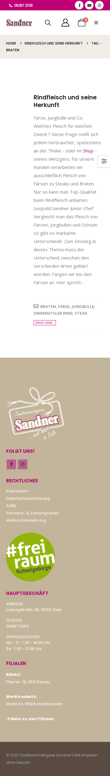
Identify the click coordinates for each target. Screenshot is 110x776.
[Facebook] (79, 5)
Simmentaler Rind (53, 313)
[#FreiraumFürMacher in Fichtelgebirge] (30, 557)
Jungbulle (83, 306)
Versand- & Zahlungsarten (32, 513)
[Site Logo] (19, 23)
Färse (64, 306)
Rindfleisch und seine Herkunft (65, 101)
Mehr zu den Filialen (32, 719)
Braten (48, 306)
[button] (48, 23)
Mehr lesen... (44, 323)
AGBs (11, 506)
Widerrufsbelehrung (26, 520)
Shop (88, 151)
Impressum (17, 491)
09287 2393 (23, 5)
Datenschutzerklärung (28, 498)
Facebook (11, 464)
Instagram (22, 464)
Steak (81, 313)
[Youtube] (89, 5)
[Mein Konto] (65, 23)
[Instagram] (99, 5)
